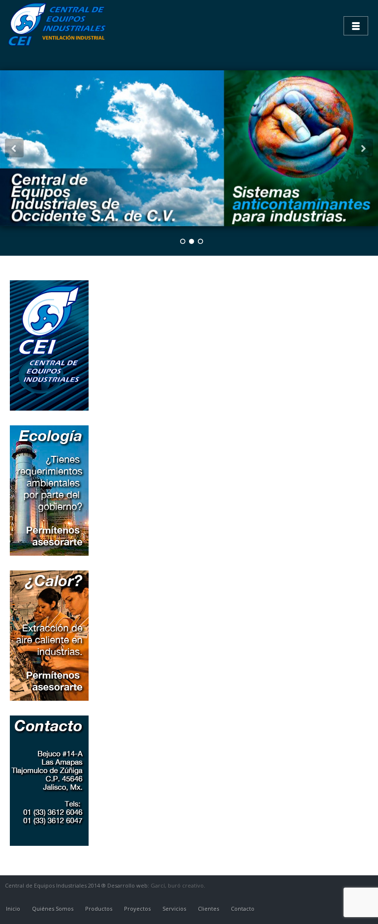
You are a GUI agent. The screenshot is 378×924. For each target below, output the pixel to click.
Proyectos (137, 908)
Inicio (13, 908)
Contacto (242, 908)
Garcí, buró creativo (177, 885)
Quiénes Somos (52, 908)
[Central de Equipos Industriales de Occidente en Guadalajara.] (59, 24)
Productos (98, 908)
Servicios (174, 908)
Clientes (208, 908)
